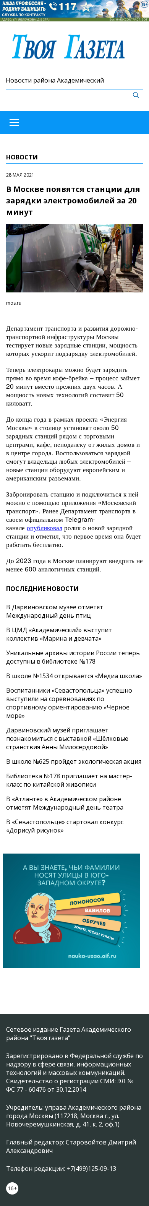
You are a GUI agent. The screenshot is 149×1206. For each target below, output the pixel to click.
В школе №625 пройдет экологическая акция (73, 761)
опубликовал (44, 527)
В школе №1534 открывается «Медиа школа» (74, 676)
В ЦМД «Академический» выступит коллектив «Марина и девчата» (59, 634)
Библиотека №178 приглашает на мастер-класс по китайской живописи (69, 780)
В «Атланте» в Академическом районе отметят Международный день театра (64, 803)
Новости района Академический (55, 80)
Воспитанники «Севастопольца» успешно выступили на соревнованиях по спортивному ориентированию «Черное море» (69, 703)
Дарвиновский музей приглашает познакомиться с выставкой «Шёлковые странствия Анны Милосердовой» (67, 738)
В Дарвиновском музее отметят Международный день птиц (54, 611)
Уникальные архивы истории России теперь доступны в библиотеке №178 (73, 657)
